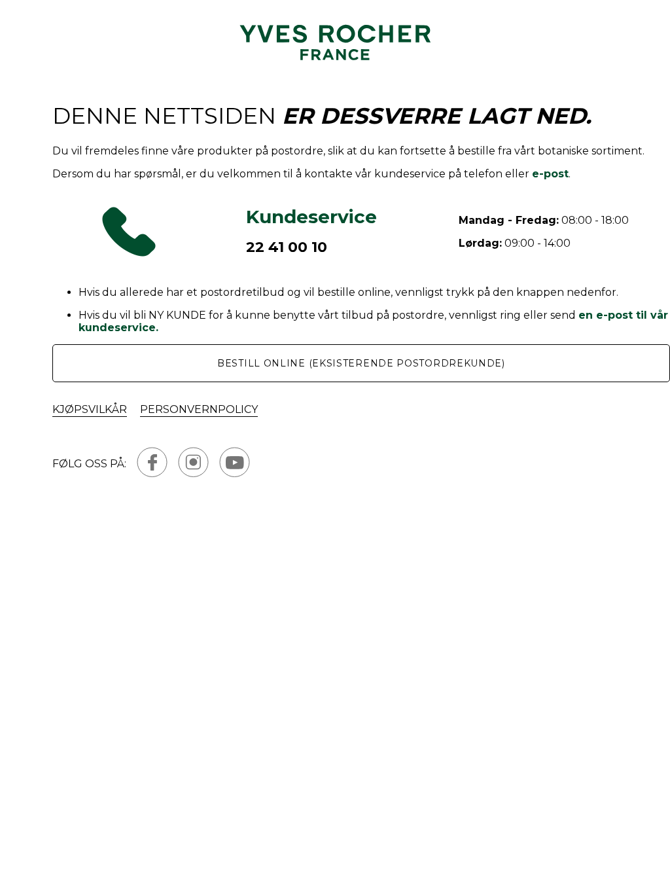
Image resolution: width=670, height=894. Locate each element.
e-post (550, 174)
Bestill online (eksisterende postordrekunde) (361, 363)
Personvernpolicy (199, 409)
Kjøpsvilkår (89, 409)
